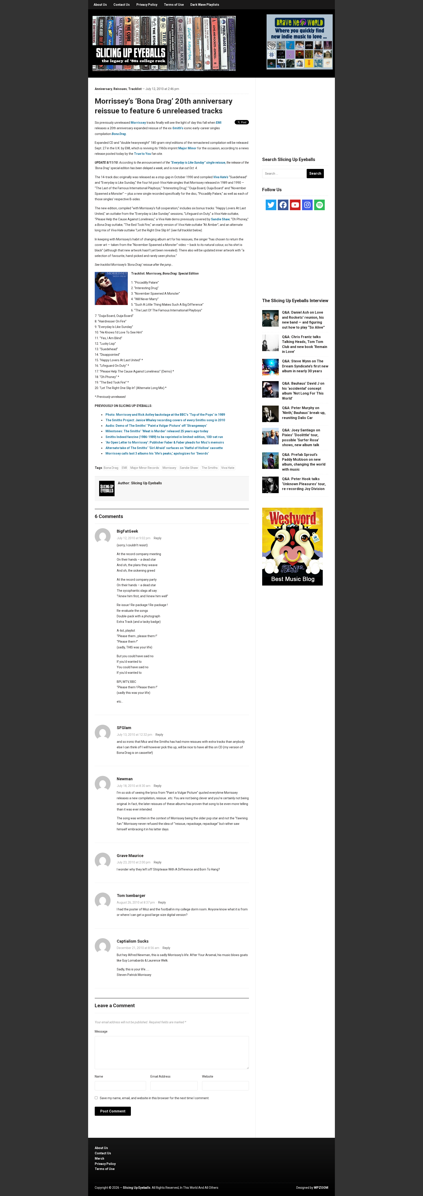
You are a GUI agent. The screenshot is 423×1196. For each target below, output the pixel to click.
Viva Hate (227, 468)
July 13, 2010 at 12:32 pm (134, 734)
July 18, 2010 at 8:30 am (133, 786)
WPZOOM (321, 1187)
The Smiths (210, 468)
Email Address (160, 1076)
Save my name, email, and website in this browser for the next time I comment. (154, 1098)
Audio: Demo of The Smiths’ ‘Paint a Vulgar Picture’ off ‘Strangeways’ (156, 425)
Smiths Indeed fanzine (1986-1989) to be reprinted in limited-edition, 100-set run (164, 437)
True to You (142, 153)
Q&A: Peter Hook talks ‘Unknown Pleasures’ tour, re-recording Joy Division (304, 484)
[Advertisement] (295, 111)
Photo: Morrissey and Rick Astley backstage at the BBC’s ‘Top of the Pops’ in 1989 (165, 414)
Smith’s (178, 128)
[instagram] (307, 205)
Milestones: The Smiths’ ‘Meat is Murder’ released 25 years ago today (157, 431)
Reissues (120, 89)
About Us (100, 4)
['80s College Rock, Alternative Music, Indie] (164, 43)
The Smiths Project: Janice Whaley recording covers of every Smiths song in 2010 (165, 420)
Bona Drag (111, 468)
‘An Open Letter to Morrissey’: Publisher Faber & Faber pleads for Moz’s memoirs (165, 442)
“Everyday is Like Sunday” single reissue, (198, 162)
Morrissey (138, 122)
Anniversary (103, 89)
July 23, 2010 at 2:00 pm (133, 862)
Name (99, 1076)
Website (207, 1076)
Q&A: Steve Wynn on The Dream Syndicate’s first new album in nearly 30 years (305, 366)
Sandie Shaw (220, 219)
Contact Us (121, 4)
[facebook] (283, 205)
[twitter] (271, 205)
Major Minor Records (144, 468)
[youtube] (295, 205)
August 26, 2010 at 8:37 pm (136, 902)
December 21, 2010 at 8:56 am (138, 948)
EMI (218, 122)
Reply (157, 538)
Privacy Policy (146, 4)
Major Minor (187, 148)
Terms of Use (174, 4)
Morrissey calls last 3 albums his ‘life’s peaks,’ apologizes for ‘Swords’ (157, 453)
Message (101, 1031)
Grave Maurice (130, 855)
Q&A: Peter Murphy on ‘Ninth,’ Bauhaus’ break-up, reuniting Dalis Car (303, 413)
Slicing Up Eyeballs (146, 483)
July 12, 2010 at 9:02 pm (133, 538)
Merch (99, 1158)
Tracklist (135, 89)
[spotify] (319, 205)
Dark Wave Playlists (204, 4)
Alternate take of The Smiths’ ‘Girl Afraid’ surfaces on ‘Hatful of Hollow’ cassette (164, 448)
